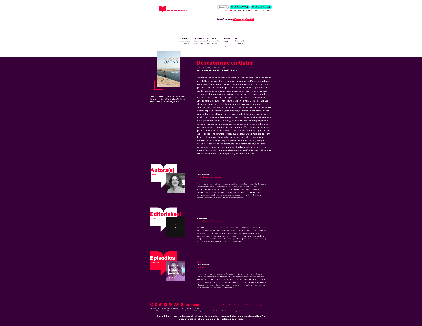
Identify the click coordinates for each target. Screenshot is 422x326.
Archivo (269, 11)
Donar (227, 11)
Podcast (230, 305)
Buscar (222, 7)
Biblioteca (213, 42)
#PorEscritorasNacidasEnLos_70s (163, 102)
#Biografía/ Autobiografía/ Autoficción (164, 96)
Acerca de (237, 11)
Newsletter (247, 11)
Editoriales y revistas (227, 42)
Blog (240, 40)
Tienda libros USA (238, 7)
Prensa (256, 11)
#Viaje (178, 102)
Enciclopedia (200, 40)
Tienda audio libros (260, 7)
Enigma (188, 308)
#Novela (163, 99)
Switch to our (235, 18)
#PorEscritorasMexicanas (175, 99)
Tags (262, 11)
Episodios (186, 42)
